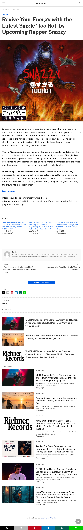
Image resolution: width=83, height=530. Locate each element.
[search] (79, 3)
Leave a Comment (41, 283)
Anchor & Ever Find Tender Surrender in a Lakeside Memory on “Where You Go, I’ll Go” (56, 401)
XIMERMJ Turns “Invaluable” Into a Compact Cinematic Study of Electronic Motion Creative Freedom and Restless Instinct (49, 354)
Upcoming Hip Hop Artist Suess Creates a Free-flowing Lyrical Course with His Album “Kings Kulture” (67, 225)
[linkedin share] (16, 292)
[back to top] (78, 521)
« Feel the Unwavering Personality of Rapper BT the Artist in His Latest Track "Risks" (19, 269)
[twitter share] (3, 292)
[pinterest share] (12, 292)
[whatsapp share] (20, 292)
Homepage (5, 9)
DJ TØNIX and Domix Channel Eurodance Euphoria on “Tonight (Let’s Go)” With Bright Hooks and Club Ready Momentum (56, 472)
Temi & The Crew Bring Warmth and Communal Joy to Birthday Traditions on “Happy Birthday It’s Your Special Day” (56, 449)
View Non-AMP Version (48, 518)
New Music (15, 9)
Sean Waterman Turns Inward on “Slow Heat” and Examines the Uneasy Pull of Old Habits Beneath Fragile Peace (55, 495)
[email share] (7, 292)
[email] (21, 528)
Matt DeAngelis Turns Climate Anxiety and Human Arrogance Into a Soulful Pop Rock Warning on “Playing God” (51, 323)
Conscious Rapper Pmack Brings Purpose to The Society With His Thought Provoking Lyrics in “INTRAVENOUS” (14, 225)
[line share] (24, 292)
